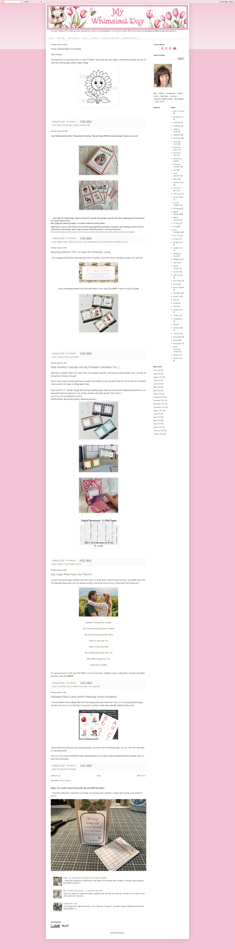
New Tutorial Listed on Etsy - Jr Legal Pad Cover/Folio (82, 891)
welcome (176, 355)
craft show (177, 194)
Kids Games (64, 769)
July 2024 (157, 380)
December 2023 (159, 400)
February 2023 (159, 430)
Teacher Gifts (178, 328)
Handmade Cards (177, 255)
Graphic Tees (87, 686)
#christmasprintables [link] (87, 232)
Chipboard (72, 242)
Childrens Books (62, 242)
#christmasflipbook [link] (59, 232)
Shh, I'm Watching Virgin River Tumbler (98, 628)
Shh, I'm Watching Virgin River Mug (98, 634)
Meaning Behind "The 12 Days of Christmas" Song (80, 252)
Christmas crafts (177, 143)
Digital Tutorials (176, 218)
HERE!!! (70, 676)
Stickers (176, 315)
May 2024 (157, 387)
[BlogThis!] (83, 121)
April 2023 (157, 424)
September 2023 (160, 407)
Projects (125, 242)
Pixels (85, 38)
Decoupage (177, 208)
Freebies (94, 38)
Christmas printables (177, 165)
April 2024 (157, 390)
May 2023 (157, 420)
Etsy (101, 242)
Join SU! (176, 263)
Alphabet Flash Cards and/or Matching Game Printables (84, 696)
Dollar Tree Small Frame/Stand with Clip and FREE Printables (78, 788)
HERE (114, 288)
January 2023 (158, 434)
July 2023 (157, 414)
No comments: (72, 122)
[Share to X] (86, 121)
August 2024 (158, 377)
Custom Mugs (61, 686)
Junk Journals (178, 275)
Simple (175, 303)
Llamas (175, 284)
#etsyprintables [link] (128, 232)
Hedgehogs (177, 259)
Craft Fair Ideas (176, 189)
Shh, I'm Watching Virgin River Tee (98, 652)
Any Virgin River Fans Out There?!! (71, 574)
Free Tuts (176, 236)
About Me (61, 38)
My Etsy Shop (73, 38)
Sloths (175, 306)
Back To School (178, 111)
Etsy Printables (109, 242)
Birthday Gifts (178, 117)
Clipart (59, 125)
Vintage (176, 340)
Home (51, 38)
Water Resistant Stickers (176, 349)
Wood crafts (177, 358)
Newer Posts (56, 776)
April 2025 (157, 374)
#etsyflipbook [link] (102, 232)
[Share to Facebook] (88, 121)
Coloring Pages (67, 125)
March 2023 (158, 427)
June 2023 (157, 417)
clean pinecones (176, 174)
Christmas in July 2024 (110, 38)
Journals (176, 272)
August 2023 (158, 410)
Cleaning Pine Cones (70, 903)
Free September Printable (66, 48)
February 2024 (159, 397)
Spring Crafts (178, 310)
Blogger (121, 933)
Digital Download (93, 242)
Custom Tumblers (72, 686)
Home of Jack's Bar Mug (98, 646)
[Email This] (81, 121)
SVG (88, 125)
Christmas (79, 242)
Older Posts (141, 776)
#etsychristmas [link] (114, 232)
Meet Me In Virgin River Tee (98, 659)
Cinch (85, 242)
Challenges (177, 126)
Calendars (60, 564)
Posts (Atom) (65, 780)
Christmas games (177, 148)
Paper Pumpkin (178, 287)
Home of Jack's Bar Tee (98, 640)
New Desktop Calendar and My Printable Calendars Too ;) (85, 367)
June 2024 (157, 384)
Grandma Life (178, 242)
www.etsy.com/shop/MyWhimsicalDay (66, 396)
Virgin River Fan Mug (98, 665)
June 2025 (157, 370)
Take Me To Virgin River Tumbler (98, 622)
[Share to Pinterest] (90, 121)
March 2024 (158, 394)
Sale (174, 300)
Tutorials (176, 333)
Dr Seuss (176, 223)
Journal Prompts (176, 267)
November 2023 (159, 404)
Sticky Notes (178, 319)
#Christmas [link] (72, 232)
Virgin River (96, 686)
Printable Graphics (130, 38)
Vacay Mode (177, 337)
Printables (83, 125)
